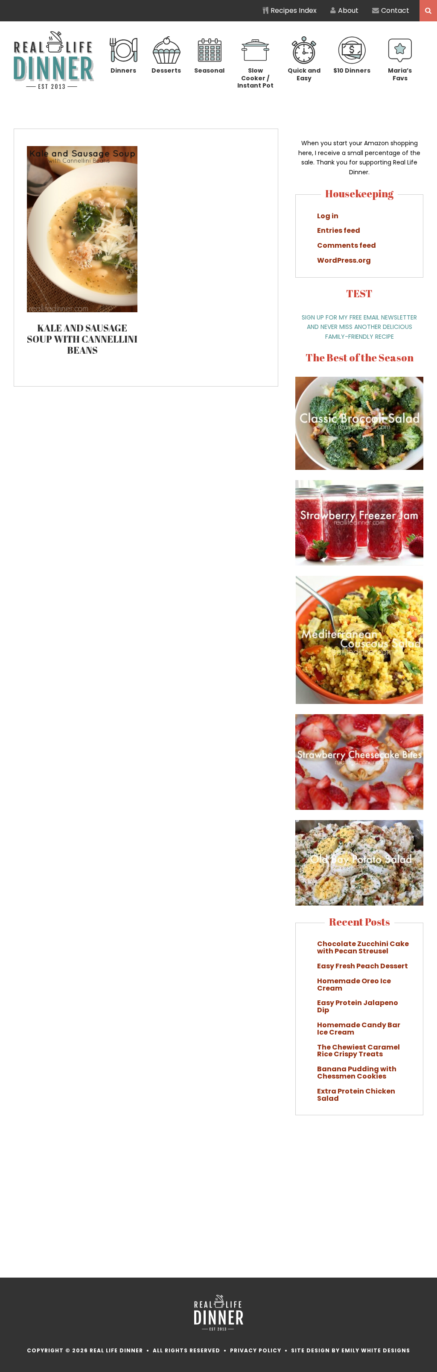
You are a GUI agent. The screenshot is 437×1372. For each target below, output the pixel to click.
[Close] (371, 598)
